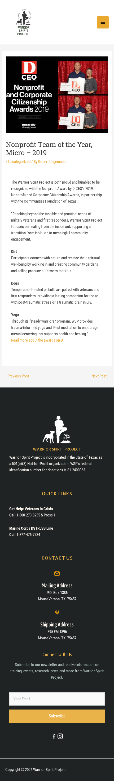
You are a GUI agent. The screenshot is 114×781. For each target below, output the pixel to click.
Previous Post (16, 376)
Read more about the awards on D (37, 340)
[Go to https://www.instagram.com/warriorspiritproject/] (60, 736)
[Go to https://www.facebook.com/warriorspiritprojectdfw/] (54, 737)
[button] (57, 716)
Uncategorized (19, 161)
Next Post (101, 376)
